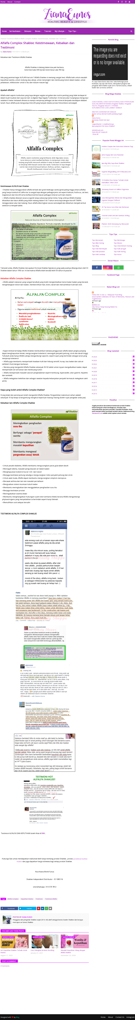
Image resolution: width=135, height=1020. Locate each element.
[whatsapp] (122, 1)
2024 (113, 357)
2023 (113, 360)
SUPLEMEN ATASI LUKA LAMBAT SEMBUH (107, 108)
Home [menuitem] (4, 31)
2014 (113, 394)
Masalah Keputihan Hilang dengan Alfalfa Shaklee (73, 951)
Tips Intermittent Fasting (123, 246)
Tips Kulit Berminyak (99, 249)
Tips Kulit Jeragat (120, 249)
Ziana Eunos (7, 52)
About (9, 2)
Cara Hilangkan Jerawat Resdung (42, 950)
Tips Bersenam (97, 240)
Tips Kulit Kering (120, 251)
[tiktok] (129, 267)
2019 (113, 375)
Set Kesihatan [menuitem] (14, 31)
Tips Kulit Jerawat (98, 251)
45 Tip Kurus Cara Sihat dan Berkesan (115, 207)
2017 (113, 382)
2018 (113, 379)
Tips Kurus (118, 254)
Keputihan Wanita (27, 899)
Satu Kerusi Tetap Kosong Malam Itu (104, 307)
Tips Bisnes (118, 243)
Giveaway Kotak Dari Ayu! (100, 120)
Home (3, 2)
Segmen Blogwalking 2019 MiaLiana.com (116, 172)
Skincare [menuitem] (27, 31)
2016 (113, 386)
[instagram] (125, 1)
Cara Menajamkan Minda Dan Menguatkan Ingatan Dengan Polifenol (117, 199)
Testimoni (39, 899)
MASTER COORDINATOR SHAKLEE (104, 112)
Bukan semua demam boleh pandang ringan (107, 114)
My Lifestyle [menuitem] (59, 31)
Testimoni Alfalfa (13, 39)
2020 (113, 371)
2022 (113, 364)
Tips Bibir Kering (98, 243)
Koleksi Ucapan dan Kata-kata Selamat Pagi (117, 146)
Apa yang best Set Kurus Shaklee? (103, 126)
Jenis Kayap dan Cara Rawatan (113, 155)
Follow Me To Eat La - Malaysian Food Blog (107, 295)
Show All (95, 134)
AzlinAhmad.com (97, 130)
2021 (113, 368)
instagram (130, 1017)
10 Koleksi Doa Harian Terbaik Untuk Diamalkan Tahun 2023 (115, 181)
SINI (43, 833)
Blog (17, 1017)
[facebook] (118, 1)
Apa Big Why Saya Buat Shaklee (113, 163)
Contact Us (120, 1017)
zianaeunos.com (97, 413)
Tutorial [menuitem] (47, 31)
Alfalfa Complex (13, 899)
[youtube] (129, 1)
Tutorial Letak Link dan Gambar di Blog (116, 215)
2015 (113, 390)
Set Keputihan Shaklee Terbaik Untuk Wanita (14, 951)
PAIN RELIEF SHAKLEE (99, 132)
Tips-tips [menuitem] (72, 31)
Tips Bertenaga (119, 240)
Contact (17, 2)
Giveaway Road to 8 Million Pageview (115, 189)
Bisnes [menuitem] (37, 31)
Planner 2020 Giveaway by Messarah (115, 224)
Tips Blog (95, 246)
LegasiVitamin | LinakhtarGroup (103, 124)
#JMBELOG (96, 305)
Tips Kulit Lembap (98, 254)
